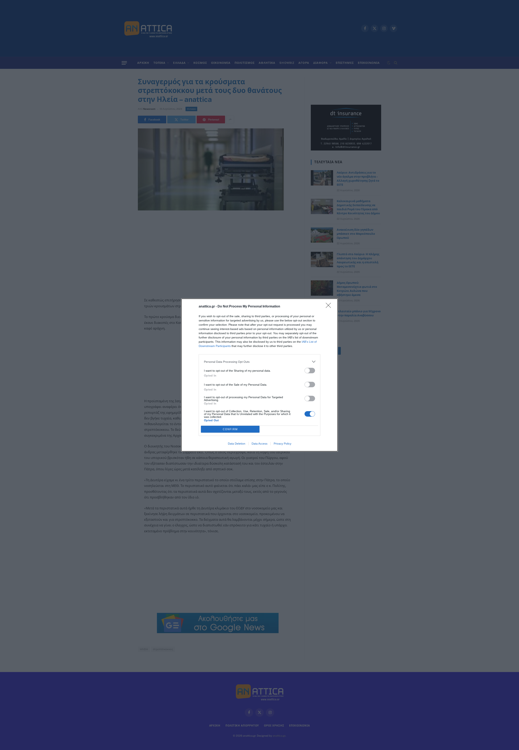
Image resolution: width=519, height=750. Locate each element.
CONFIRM (230, 429)
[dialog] (259, 375)
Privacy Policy (282, 443)
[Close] (329, 306)
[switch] (310, 370)
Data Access (259, 443)
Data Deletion (236, 443)
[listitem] (259, 362)
